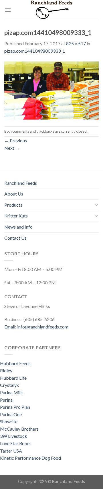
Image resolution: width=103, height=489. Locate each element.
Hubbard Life (13, 378)
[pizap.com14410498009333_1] (51, 90)
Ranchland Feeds (20, 183)
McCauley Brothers (19, 429)
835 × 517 (76, 43)
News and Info (18, 226)
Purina (6, 399)
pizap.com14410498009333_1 (34, 51)
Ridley (6, 370)
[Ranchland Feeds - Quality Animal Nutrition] (51, 10)
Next (12, 148)
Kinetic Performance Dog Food (30, 458)
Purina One (11, 414)
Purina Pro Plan (15, 407)
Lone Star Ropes (15, 443)
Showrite (8, 421)
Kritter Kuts (16, 215)
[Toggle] (96, 204)
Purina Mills (11, 392)
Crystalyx (9, 385)
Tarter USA (11, 450)
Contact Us (15, 238)
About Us (13, 193)
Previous (15, 140)
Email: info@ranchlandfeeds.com (36, 326)
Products (13, 204)
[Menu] (7, 10)
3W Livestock (13, 436)
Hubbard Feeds (15, 363)
